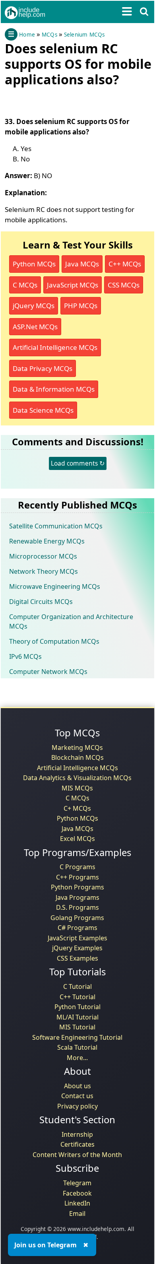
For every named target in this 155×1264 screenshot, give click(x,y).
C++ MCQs (124, 263)
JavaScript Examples (77, 938)
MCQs (49, 34)
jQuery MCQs (33, 305)
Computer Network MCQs (48, 671)
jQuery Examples (77, 948)
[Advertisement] (68, 100)
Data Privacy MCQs (42, 368)
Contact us (77, 1095)
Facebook (77, 1193)
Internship (77, 1134)
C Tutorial (77, 986)
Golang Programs (77, 917)
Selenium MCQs (84, 34)
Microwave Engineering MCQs (54, 586)
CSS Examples (77, 958)
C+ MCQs (77, 808)
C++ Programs (77, 877)
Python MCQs (34, 263)
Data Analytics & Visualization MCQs (77, 777)
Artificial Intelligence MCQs (55, 347)
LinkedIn (77, 1203)
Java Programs (77, 897)
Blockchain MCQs (77, 757)
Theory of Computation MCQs (54, 641)
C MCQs (25, 284)
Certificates (77, 1144)
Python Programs (77, 887)
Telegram (77, 1183)
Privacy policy (77, 1106)
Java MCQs (82, 263)
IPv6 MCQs (25, 656)
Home (27, 34)
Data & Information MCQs (54, 389)
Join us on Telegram (45, 1245)
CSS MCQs (124, 284)
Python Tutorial (77, 1006)
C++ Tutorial (77, 996)
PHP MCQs (80, 305)
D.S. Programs (77, 907)
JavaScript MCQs (72, 284)
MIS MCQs (77, 788)
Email (77, 1213)
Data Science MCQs (43, 410)
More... (77, 1057)
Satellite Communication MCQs (56, 526)
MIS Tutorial (77, 1027)
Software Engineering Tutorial (77, 1037)
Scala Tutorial (77, 1047)
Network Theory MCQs (43, 571)
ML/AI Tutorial (77, 1017)
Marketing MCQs (77, 747)
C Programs (77, 866)
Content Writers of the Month (77, 1154)
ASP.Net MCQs (35, 326)
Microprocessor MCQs (43, 556)
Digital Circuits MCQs (41, 601)
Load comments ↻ (78, 463)
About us (77, 1085)
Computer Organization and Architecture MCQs (71, 621)
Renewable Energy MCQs (47, 541)
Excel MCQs (77, 838)
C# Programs (77, 927)
